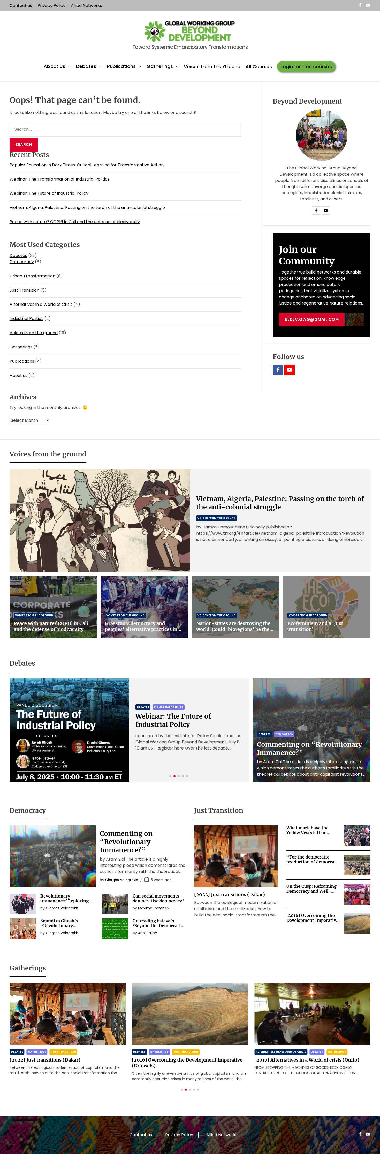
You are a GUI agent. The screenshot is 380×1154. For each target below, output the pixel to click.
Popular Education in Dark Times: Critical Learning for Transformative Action (87, 165)
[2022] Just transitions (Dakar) (229, 895)
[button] (170, 776)
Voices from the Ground (212, 66)
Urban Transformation (32, 276)
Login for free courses (306, 66)
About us (54, 66)
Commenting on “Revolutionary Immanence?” (126, 841)
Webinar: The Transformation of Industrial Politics (60, 179)
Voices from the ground (34, 333)
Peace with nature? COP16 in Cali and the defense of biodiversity (75, 222)
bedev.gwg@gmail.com (312, 319)
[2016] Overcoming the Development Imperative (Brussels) (312, 920)
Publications (121, 66)
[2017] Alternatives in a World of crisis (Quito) (184, 1060)
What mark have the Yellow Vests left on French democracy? (307, 832)
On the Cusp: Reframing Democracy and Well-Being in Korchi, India (311, 891)
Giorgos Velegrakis (121, 880)
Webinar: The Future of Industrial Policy (49, 193)
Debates (86, 66)
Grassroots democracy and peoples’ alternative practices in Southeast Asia (141, 629)
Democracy (22, 262)
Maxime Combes (153, 908)
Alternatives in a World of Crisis (41, 304)
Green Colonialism (168, 699)
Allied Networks (86, 6)
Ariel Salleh (147, 932)
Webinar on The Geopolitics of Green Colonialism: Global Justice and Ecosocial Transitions (184, 720)
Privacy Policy (51, 6)
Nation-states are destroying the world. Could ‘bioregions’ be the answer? (233, 629)
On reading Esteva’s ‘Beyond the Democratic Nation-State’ (158, 925)
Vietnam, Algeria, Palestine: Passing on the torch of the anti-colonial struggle (87, 207)
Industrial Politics (26, 319)
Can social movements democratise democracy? (158, 898)
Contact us (21, 6)
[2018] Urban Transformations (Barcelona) (303, 1060)
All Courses (259, 66)
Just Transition (24, 290)
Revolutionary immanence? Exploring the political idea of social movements (67, 903)
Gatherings (160, 66)
